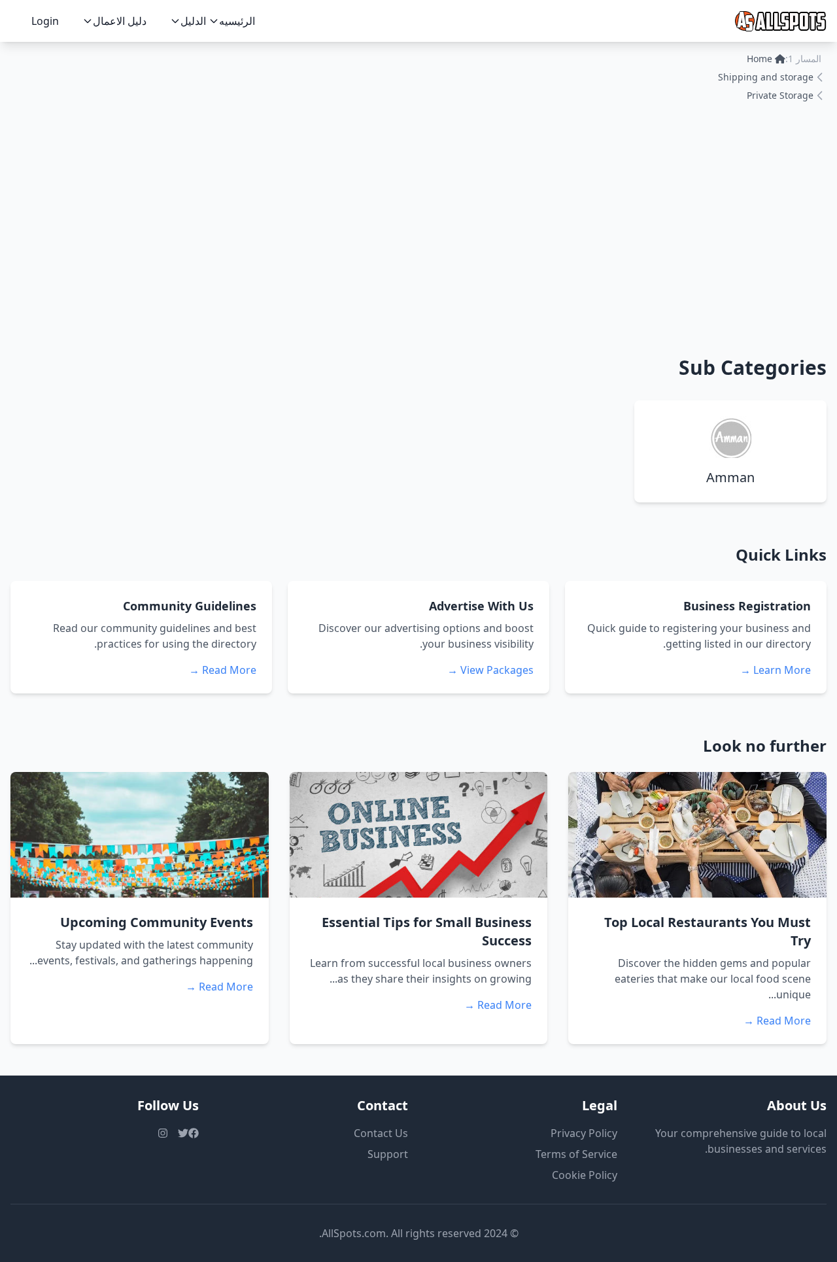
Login (45, 21)
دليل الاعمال (119, 21)
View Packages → (490, 670)
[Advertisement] (418, 226)
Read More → (222, 670)
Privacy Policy (584, 1133)
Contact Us (381, 1133)
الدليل (193, 21)
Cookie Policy (584, 1175)
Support (387, 1154)
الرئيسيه (237, 21)
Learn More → (775, 670)
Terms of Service (576, 1154)
